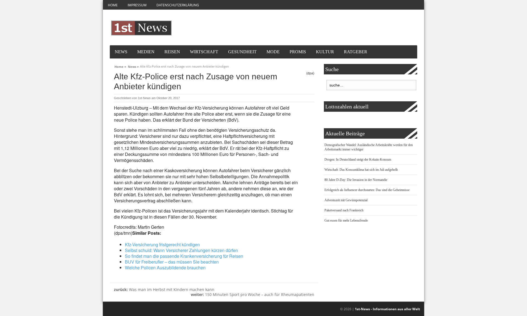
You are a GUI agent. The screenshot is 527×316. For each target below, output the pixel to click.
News (121, 51)
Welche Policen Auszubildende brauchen (165, 267)
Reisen (172, 51)
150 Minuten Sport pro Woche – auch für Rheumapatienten (252, 294)
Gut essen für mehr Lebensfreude (346, 220)
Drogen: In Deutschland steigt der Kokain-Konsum (357, 159)
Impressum (137, 5)
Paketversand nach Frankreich (343, 210)
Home (113, 5)
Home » (120, 66)
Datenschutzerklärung (177, 5)
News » (133, 66)
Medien (146, 51)
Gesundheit (242, 51)
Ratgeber (355, 51)
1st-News (144, 98)
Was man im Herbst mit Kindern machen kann (164, 289)
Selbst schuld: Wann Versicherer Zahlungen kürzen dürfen (181, 250)
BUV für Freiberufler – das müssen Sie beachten (172, 262)
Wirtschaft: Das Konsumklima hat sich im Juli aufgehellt (361, 170)
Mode (273, 51)
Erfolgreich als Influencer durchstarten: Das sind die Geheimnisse (367, 190)
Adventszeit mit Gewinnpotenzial (346, 200)
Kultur (325, 51)
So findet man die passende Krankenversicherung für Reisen (184, 256)
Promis (298, 51)
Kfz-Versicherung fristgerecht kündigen (162, 244)
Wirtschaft (204, 51)
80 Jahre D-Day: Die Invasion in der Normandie (355, 180)
